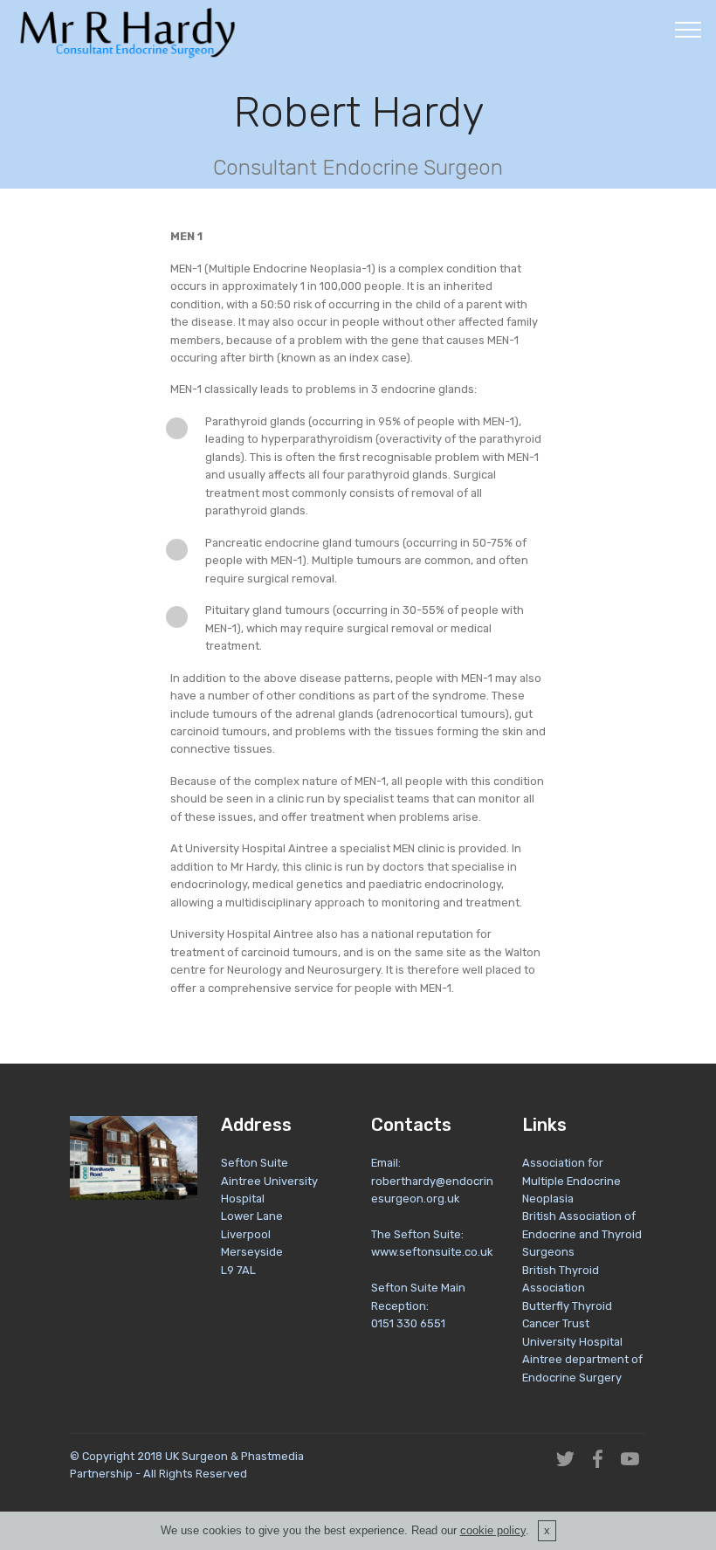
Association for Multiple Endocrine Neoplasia (571, 1180)
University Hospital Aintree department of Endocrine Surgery (582, 1359)
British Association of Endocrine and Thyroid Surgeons (582, 1233)
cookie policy (493, 1530)
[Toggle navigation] (688, 29)
